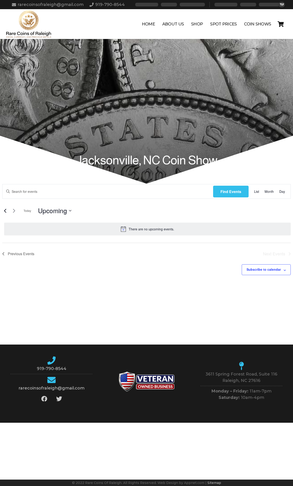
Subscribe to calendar (264, 269)
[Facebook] (44, 398)
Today (27, 211)
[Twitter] (59, 398)
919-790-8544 (51, 368)
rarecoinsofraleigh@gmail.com (51, 388)
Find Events (230, 191)
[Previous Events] (5, 210)
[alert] (147, 229)
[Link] (28, 24)
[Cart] (281, 24)
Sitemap (214, 483)
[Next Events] (14, 210)
